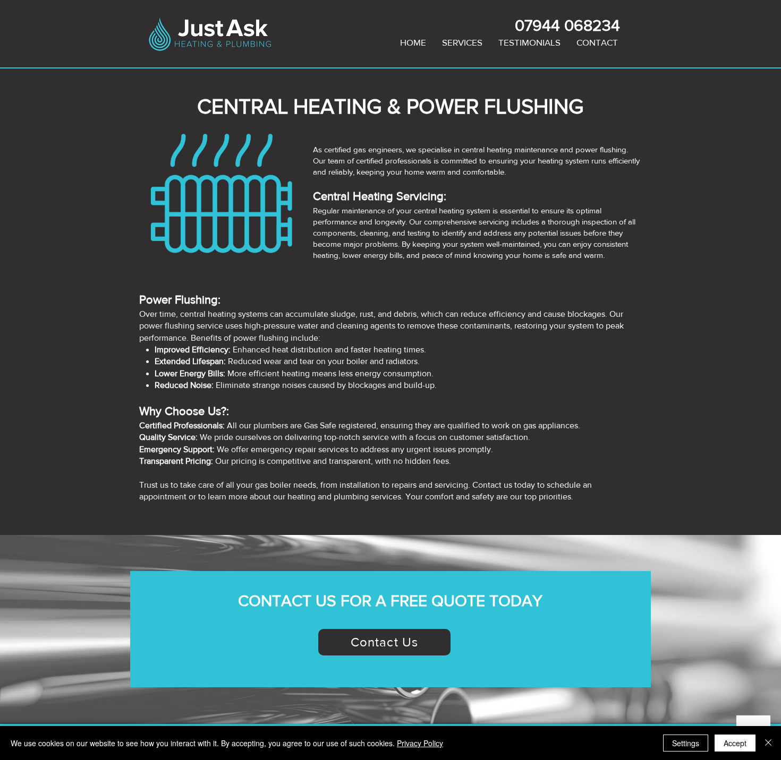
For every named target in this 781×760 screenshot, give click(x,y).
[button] (462, 42)
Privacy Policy (420, 743)
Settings (685, 743)
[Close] (768, 743)
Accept (735, 743)
